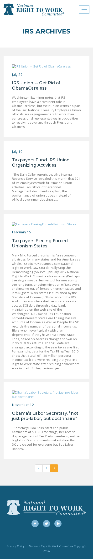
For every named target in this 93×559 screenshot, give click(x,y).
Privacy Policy (16, 546)
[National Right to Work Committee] (34, 9)
